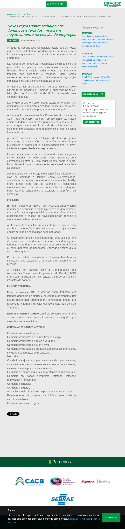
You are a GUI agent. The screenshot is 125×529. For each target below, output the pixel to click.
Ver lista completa (93, 94)
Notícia (27, 14)
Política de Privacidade (79, 519)
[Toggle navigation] (5, 4)
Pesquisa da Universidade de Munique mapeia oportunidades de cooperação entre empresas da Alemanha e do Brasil (97, 39)
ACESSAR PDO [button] (55, 4)
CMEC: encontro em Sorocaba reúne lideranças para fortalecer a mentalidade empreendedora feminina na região (98, 60)
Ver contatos (92, 122)
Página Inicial (13, 14)
